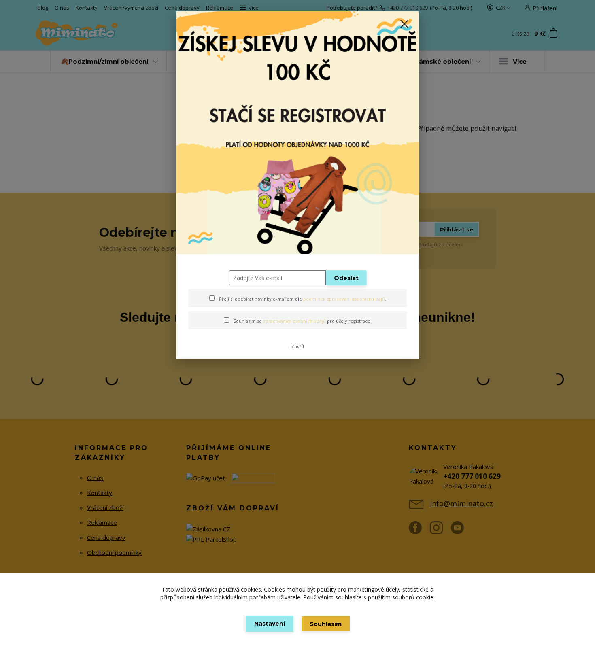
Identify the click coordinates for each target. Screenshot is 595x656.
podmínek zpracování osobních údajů (344, 299)
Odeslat (346, 278)
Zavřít (297, 346)
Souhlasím (326, 624)
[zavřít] (404, 23)
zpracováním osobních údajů (294, 321)
